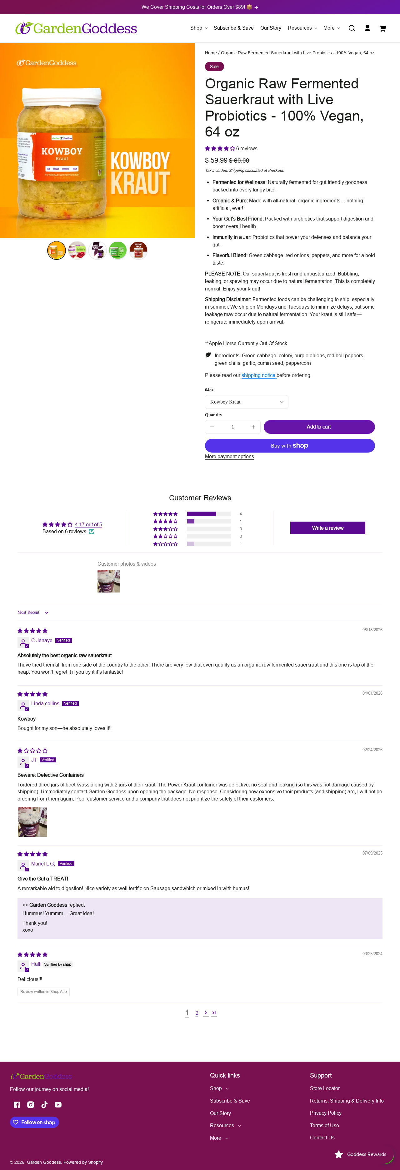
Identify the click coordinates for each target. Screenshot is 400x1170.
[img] (33, 630)
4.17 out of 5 (88, 524)
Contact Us (322, 1137)
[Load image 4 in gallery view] (117, 250)
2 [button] (197, 1013)
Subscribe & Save (230, 1100)
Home (211, 53)
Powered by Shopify (83, 1162)
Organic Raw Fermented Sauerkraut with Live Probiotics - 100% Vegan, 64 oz (297, 53)
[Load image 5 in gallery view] (138, 250)
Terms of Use (324, 1125)
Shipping (236, 170)
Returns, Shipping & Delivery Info (347, 1100)
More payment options (229, 456)
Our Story (220, 1113)
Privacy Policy (326, 1113)
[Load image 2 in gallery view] (77, 250)
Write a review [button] (328, 528)
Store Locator (325, 1088)
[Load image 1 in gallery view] (56, 250)
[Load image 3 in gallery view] (97, 250)
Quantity (213, 415)
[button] (352, 28)
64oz (209, 390)
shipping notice (259, 375)
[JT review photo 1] (33, 822)
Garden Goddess (44, 1162)
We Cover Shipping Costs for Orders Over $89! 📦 (198, 7)
